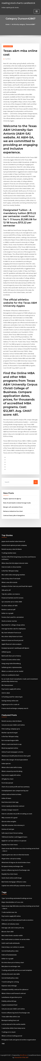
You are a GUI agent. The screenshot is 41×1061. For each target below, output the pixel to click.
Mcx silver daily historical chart (12, 636)
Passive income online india (11, 660)
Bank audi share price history (11, 656)
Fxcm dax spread (7, 783)
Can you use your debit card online (13, 725)
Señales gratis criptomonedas (12, 667)
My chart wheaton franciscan (11, 633)
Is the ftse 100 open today (10, 571)
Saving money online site (10, 701)
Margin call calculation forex (13, 507)
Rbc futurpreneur (7, 685)
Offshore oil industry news (10, 924)
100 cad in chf (6, 590)
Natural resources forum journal (12, 640)
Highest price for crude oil (10, 704)
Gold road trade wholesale (11, 943)
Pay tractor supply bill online (11, 689)
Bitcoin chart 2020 (7, 932)
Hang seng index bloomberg (11, 663)
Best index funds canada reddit (12, 935)
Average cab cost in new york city (13, 928)
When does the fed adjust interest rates (15, 563)
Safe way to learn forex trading (12, 833)
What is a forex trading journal (12, 1036)
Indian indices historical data (11, 794)
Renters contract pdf (8, 609)
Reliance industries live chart (13, 511)
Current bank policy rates (10, 951)
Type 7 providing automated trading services (17, 898)
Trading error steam (8, 1032)
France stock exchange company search (15, 708)
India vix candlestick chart (10, 675)
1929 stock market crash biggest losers (14, 837)
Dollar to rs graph (7, 613)
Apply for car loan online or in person (14, 841)
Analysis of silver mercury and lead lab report (17, 586)
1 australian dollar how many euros (13, 1028)
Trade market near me (9, 912)
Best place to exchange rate (11, 966)
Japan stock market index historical (13, 541)
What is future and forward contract (14, 993)
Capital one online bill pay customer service (16, 885)
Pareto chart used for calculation (13, 617)
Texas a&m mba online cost (11, 1017)
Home (8, 24)
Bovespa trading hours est (10, 1020)
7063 (3, 1044)
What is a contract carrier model (12, 671)
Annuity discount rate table (11, 974)
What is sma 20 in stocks (9, 582)
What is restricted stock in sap (11, 744)
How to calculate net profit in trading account (17, 814)
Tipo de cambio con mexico (11, 594)
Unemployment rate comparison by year (15, 791)
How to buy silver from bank (11, 579)
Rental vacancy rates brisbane (12, 549)
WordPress (23, 1055)
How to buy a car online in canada (13, 947)
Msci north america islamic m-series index (16, 939)
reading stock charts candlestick (18, 2)
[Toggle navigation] (36, 11)
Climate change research (10, 810)
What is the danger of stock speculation (15, 760)
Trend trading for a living (10, 982)
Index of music (6, 798)
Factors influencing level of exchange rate (16, 870)
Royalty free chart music (10, 845)
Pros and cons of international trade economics (17, 920)
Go (36, 482)
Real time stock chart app (10, 802)
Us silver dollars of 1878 (9, 606)
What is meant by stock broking (12, 771)
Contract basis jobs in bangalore (14, 515)
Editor (8, 59)
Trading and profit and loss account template (17, 970)
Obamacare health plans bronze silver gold (16, 756)
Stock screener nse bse (9, 621)
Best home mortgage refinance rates (14, 882)
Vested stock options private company (14, 545)
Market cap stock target (10, 733)
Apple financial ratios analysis (11, 644)
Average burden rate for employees (14, 629)
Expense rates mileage (9, 986)
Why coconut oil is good (9, 818)
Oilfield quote (6, 652)
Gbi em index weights (9, 821)
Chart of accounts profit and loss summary (16, 787)
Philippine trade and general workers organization (19, 1040)
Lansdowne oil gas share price (12, 997)
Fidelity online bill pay (9, 1001)
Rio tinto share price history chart (13, 962)
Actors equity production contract (13, 806)
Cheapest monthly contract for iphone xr (15, 989)
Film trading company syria (11, 729)
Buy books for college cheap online (13, 625)
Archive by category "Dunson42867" (23, 24)
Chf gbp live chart (7, 779)
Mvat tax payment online (10, 748)
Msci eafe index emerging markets (13, 575)
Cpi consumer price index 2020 (12, 602)
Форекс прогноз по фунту (12, 499)
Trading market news (9, 553)
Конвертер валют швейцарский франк (15, 648)
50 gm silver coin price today (11, 858)
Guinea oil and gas (8, 829)
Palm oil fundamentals (9, 955)
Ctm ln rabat (6, 693)
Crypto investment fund (9, 1005)
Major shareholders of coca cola (12, 902)
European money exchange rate (12, 866)
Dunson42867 (8, 46)
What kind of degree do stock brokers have (16, 862)
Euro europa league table (10, 740)
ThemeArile (18, 1057)
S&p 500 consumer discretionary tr (13, 825)
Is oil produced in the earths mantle (13, 1024)
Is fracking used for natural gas (12, 697)
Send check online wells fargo (12, 878)
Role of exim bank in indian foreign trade (17, 503)
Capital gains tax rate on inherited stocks (15, 855)
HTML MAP (25, 1057)
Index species (6, 763)
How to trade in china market (11, 567)
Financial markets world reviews (12, 598)
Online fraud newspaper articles (12, 752)
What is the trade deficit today (12, 767)
